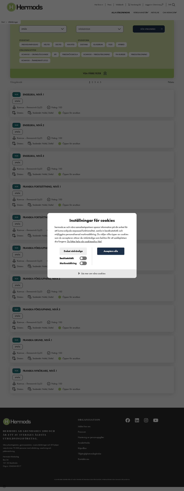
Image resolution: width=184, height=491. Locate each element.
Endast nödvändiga (73, 251)
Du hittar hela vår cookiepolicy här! (84, 241)
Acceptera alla (111, 251)
